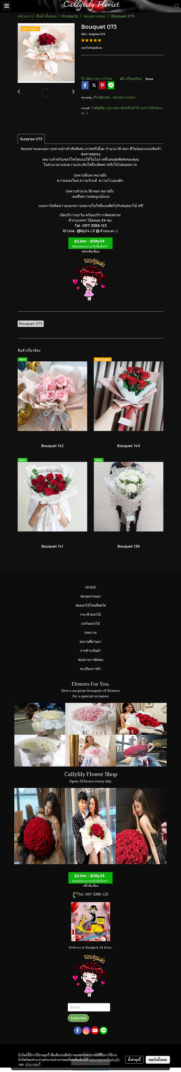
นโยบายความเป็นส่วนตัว (104, 1060)
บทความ (90, 632)
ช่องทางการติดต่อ (90, 659)
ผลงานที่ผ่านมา (90, 641)
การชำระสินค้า (90, 650)
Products (102, 97)
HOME (90, 587)
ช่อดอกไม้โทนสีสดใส (90, 605)
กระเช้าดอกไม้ (90, 614)
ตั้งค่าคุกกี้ (134, 1060)
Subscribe (78, 1018)
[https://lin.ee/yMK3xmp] (90, 877)
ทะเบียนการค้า (90, 668)
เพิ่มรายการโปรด (98, 78)
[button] (175, 6)
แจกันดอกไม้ (90, 623)
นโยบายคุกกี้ (32, 1064)
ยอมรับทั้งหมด (158, 1060)
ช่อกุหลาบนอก (124, 97)
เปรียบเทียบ (133, 78)
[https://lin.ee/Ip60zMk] (90, 243)
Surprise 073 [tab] (31, 139)
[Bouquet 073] (46, 53)
